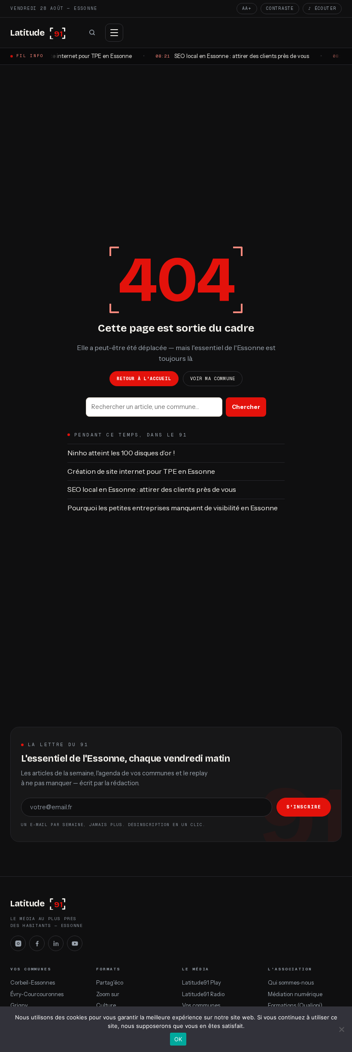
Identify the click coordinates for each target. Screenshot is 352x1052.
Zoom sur (107, 994)
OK (178, 1039)
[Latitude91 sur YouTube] (74, 943)
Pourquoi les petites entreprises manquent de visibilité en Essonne (172, 507)
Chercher (246, 406)
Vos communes (201, 1005)
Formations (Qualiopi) (295, 1005)
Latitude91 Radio (203, 994)
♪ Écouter (322, 8)
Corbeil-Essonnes (32, 982)
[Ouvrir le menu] (114, 33)
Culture (106, 1005)
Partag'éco (109, 982)
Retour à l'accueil (144, 378)
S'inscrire (303, 807)
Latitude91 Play (201, 982)
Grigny (19, 1005)
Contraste (280, 8)
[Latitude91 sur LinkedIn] (56, 943)
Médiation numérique (295, 994)
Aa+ (247, 8)
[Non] (341, 1029)
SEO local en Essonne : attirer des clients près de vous (151, 489)
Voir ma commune (213, 378)
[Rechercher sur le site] (92, 32)
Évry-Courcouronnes (37, 994)
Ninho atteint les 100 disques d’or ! (121, 452)
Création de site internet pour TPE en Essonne (141, 471)
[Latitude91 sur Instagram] (18, 943)
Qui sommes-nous (291, 982)
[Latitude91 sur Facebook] (37, 943)
